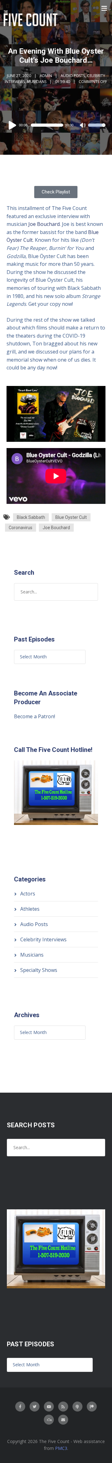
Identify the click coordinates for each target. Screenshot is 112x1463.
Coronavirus (20, 527)
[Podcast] (77, 1407)
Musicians (36, 81)
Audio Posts (73, 75)
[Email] (63, 1420)
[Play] (13, 125)
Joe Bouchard (44, 224)
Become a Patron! (34, 716)
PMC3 (61, 1448)
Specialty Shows (38, 970)
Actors (27, 893)
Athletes (30, 908)
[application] (56, 125)
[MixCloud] (49, 1420)
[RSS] (63, 1407)
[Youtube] (49, 1407)
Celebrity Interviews (43, 939)
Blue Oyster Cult (71, 517)
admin (46, 75)
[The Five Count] (31, 18)
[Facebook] (20, 1407)
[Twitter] (35, 1407)
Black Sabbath (31, 517)
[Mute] (83, 126)
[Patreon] (92, 1407)
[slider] (96, 129)
